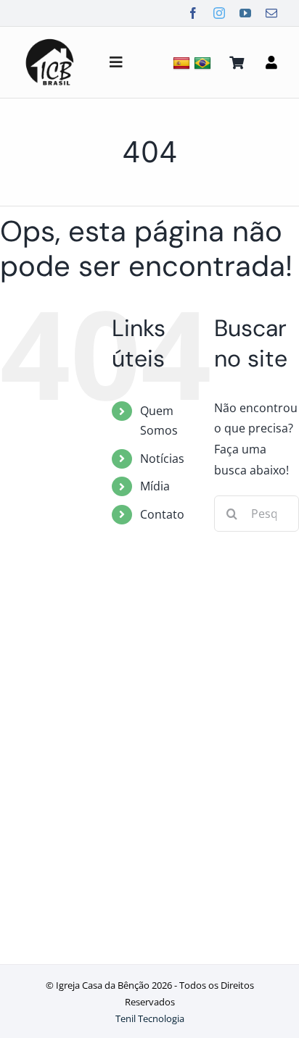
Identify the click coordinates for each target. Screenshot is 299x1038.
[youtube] (245, 13)
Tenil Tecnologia (149, 1018)
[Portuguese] (204, 62)
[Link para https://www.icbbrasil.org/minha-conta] (271, 62)
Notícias (162, 458)
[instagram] (219, 13)
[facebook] (193, 13)
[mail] (271, 13)
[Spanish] (183, 62)
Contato (162, 514)
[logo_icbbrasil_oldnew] (50, 41)
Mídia (155, 486)
